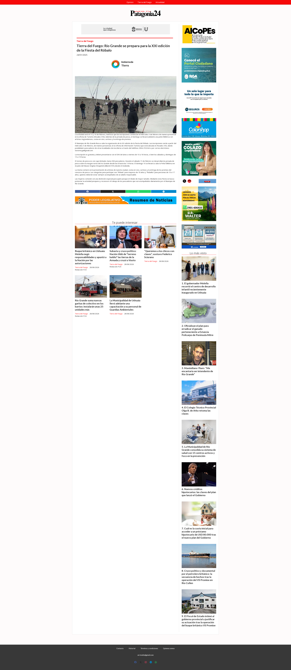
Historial (132, 648)
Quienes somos (169, 648)
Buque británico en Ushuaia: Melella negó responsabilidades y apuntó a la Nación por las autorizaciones (90, 257)
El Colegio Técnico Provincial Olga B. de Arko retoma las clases (199, 410)
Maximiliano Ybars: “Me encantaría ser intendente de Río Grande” (197, 371)
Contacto (120, 648)
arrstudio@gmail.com (146, 655)
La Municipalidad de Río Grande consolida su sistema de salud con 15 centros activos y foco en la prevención (199, 451)
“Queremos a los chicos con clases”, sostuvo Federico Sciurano (159, 254)
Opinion (130, 2)
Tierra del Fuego (145, 2)
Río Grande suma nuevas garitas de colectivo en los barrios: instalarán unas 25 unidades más (89, 305)
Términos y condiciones (149, 648)
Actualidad (160, 2)
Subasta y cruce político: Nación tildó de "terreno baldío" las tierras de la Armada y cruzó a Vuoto (123, 256)
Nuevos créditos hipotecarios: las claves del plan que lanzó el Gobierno (199, 492)
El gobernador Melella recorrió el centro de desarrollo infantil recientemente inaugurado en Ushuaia (199, 288)
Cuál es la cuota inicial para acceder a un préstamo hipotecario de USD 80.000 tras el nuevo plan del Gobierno (199, 533)
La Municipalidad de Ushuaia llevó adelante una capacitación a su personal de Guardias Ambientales (125, 305)
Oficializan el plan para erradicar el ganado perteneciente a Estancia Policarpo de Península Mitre (197, 330)
